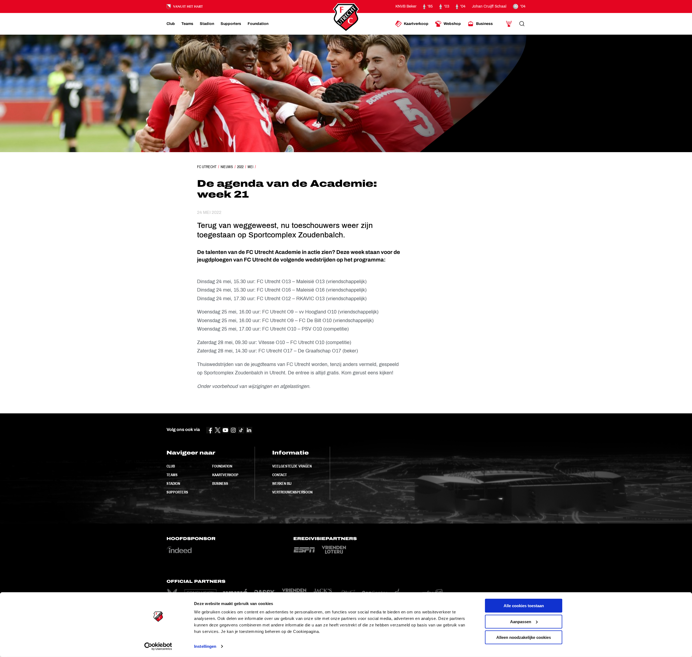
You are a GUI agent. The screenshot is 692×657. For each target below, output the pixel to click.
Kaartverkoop (225, 474)
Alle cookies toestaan (524, 605)
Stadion (173, 483)
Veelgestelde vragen (292, 466)
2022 (240, 166)
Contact (279, 474)
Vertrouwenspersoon (292, 492)
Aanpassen (520, 621)
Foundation (222, 466)
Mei (250, 166)
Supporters (177, 492)
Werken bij (281, 483)
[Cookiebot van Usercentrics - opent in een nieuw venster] (158, 646)
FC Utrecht (207, 166)
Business (220, 483)
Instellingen (205, 646)
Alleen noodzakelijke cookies (523, 637)
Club (171, 466)
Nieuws (227, 166)
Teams (172, 474)
